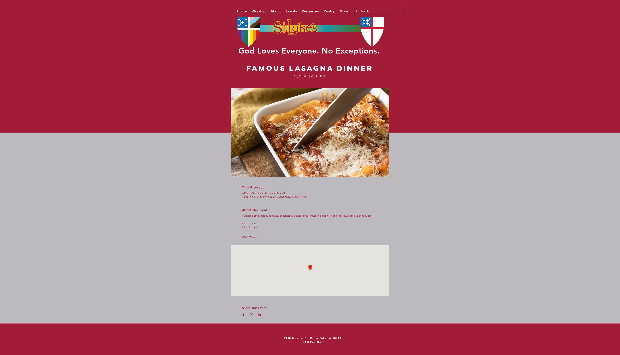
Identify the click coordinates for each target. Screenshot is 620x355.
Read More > (249, 236)
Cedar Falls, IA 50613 (325, 338)
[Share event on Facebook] (243, 314)
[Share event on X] (251, 314)
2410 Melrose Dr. (297, 338)
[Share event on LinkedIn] (259, 314)
